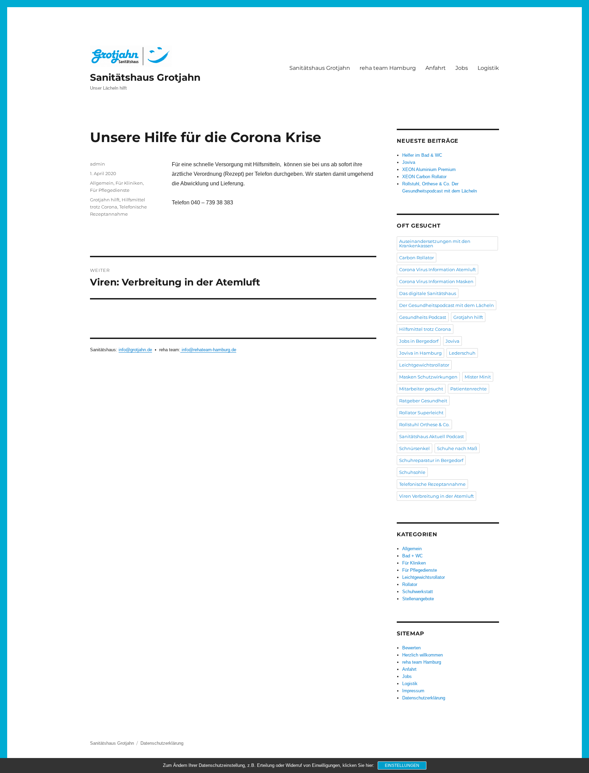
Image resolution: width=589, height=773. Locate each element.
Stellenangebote (418, 598)
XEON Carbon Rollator (424, 176)
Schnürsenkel (414, 448)
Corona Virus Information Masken (436, 281)
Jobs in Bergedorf (418, 341)
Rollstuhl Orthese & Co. (424, 424)
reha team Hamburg (388, 68)
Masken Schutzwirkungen (428, 377)
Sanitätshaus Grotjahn (145, 77)
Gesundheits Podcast (422, 317)
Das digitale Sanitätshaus (427, 293)
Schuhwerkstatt (417, 591)
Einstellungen (402, 765)
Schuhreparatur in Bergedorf (431, 460)
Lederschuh (462, 353)
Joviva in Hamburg (420, 353)
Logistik (488, 68)
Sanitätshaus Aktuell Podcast (431, 436)
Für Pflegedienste (110, 190)
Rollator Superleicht (421, 412)
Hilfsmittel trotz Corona (425, 329)
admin (97, 164)
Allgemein (102, 183)
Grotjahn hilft (105, 199)
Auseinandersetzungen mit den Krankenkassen (434, 243)
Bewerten (411, 647)
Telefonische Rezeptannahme (432, 484)
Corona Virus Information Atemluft (437, 269)
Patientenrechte (468, 388)
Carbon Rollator (416, 257)
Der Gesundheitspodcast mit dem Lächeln (446, 305)
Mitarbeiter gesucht (421, 388)
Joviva (408, 162)
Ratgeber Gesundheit (423, 400)
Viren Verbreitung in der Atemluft (436, 496)
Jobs (461, 68)
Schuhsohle (412, 472)
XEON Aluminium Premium (429, 169)
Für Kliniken (129, 183)
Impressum (413, 690)
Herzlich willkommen (422, 655)
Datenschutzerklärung (423, 697)
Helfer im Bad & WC (422, 155)
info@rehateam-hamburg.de (208, 349)
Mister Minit (478, 377)
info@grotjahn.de (135, 349)
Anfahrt (435, 68)
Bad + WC (412, 555)
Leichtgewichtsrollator (424, 365)
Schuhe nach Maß (457, 448)
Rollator (409, 584)
